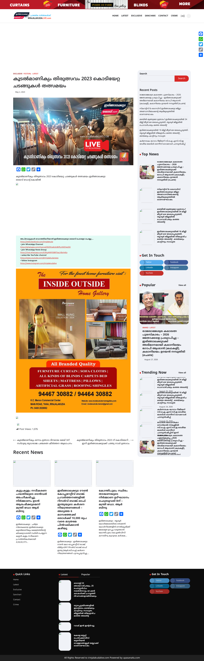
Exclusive (136, 16)
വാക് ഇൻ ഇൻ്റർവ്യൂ (84, 626)
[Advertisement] (102, 43)
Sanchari (150, 16)
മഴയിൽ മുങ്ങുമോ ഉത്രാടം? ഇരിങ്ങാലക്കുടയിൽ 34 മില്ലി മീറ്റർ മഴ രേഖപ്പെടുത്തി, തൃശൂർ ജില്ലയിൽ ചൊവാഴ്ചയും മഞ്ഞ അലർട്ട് (163, 122)
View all (182, 285)
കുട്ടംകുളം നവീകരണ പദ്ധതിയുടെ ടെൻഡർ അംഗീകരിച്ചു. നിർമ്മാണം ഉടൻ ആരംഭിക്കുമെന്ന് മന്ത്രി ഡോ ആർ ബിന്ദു (31, 501)
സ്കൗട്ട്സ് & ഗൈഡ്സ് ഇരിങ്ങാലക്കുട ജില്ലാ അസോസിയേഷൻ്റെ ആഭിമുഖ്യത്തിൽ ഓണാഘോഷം (160, 111)
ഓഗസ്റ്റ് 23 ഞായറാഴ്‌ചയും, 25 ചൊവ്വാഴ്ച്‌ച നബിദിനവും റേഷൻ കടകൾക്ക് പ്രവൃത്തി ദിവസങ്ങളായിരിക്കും (85, 589)
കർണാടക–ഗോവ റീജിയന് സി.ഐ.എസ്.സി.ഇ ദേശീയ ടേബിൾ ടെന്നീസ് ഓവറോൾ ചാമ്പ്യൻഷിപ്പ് (171, 398)
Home (115, 16)
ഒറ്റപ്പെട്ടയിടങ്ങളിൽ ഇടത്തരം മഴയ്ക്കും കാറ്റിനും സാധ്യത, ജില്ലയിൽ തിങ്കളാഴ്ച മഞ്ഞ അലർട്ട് (84, 610)
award (145, 328)
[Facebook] (200, 33)
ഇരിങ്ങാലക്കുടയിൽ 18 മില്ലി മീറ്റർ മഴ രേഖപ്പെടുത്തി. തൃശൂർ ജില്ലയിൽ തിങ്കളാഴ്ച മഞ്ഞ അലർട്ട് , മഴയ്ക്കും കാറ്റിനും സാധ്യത (164, 133)
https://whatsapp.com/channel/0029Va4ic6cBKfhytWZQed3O (45, 247)
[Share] (200, 54)
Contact (163, 16)
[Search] (189, 16)
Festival (27, 74)
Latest (124, 16)
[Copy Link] (200, 49)
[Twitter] (200, 44)
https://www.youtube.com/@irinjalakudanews (39, 258)
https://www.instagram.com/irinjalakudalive (38, 263)
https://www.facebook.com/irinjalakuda (36, 242)
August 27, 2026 (151, 360)
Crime (174, 16)
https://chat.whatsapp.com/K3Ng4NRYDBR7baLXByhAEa (43, 253)
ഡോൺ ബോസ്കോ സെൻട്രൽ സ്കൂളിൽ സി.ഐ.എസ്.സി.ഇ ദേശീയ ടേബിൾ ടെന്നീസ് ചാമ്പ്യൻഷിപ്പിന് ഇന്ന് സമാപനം (171, 413)
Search (143, 73)
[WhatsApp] (200, 39)
